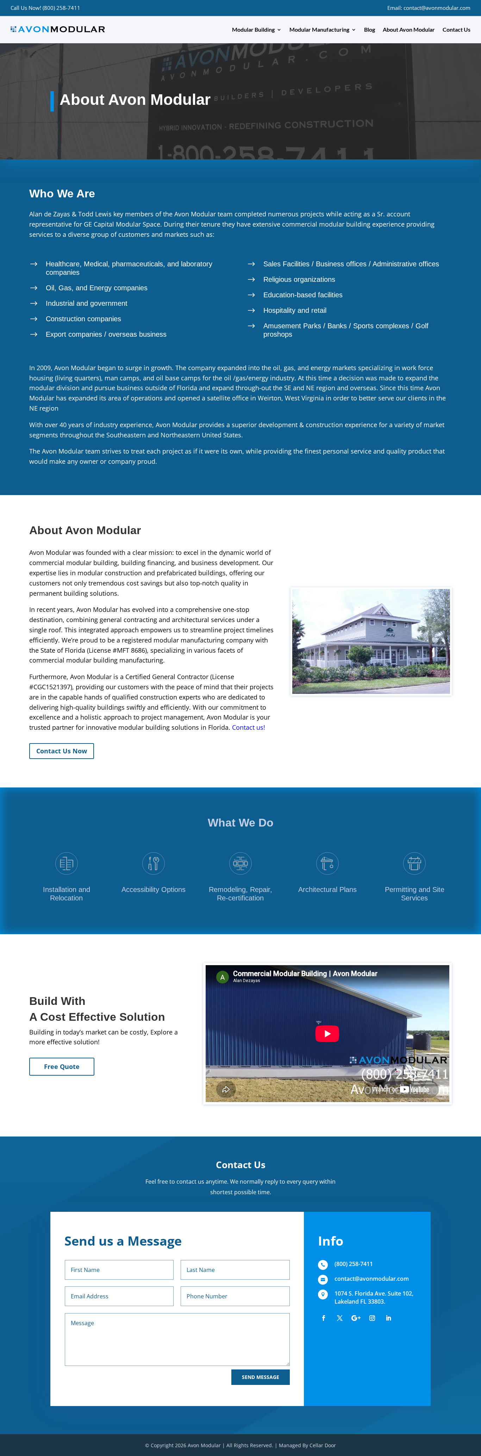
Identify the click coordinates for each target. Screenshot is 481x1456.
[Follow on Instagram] (372, 1318)
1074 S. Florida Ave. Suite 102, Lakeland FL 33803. (374, 1297)
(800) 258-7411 (354, 1264)
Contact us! (248, 727)
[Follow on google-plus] (356, 1318)
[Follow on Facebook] (323, 1318)
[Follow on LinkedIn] (388, 1318)
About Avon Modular (409, 29)
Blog (369, 29)
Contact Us (456, 29)
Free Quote (62, 1066)
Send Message (260, 1377)
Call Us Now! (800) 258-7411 (45, 7)
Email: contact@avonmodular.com (428, 7)
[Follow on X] (339, 1318)
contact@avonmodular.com (372, 1279)
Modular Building (253, 29)
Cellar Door (323, 1445)
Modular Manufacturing (319, 29)
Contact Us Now (61, 751)
